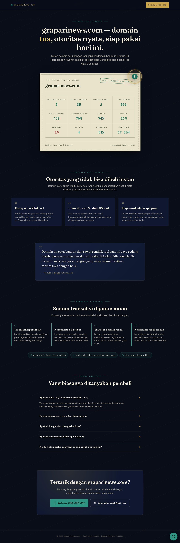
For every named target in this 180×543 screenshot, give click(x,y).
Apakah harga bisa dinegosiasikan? (90, 426)
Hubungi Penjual (157, 5)
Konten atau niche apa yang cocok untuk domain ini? (90, 447)
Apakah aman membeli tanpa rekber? (90, 436)
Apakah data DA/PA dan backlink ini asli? (90, 397)
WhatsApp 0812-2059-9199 (71, 503)
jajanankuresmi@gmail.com (112, 503)
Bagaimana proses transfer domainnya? (90, 416)
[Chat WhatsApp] (173, 536)
